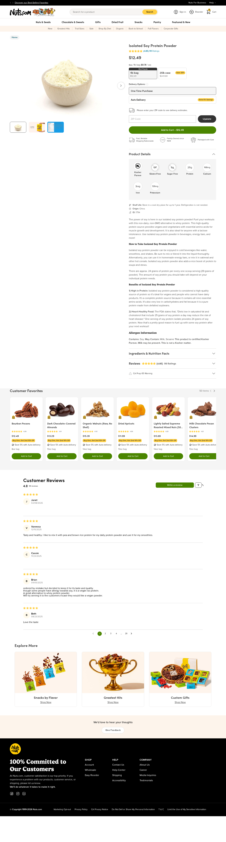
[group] (18, 127)
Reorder (199, 12)
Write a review (174, 485)
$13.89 (157, 436)
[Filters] (198, 485)
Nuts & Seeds (43, 22)
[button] (135, 51)
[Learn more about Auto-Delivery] (147, 84)
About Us (145, 765)
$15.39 (86, 436)
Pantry (157, 22)
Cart (212, 11)
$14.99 (192, 436)
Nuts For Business (197, 3)
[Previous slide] (10, 3)
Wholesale (90, 770)
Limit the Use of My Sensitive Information (186, 809)
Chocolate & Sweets (73, 22)
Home (15, 37)
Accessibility (119, 780)
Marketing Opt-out (62, 809)
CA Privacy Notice (99, 809)
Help (211, 3)
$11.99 (121, 436)
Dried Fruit (117, 22)
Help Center (118, 770)
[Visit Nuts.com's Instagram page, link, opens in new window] (18, 793)
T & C (161, 809)
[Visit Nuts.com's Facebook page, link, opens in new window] (12, 793)
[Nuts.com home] (32, 12)
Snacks (138, 22)
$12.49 (15, 436)
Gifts (98, 22)
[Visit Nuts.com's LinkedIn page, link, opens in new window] (24, 793)
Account (89, 765)
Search (149, 12)
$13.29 (50, 436)
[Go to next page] (132, 634)
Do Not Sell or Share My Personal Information (133, 809)
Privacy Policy (81, 809)
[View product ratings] (26, 431)
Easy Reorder (92, 775)
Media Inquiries (148, 775)
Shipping (117, 775)
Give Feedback (113, 730)
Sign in (183, 12)
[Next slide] (13, 3)
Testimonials (146, 780)
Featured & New (181, 22)
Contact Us (118, 765)
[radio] (143, 73)
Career (143, 770)
